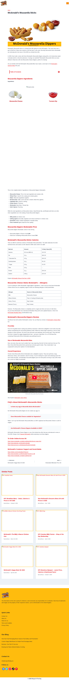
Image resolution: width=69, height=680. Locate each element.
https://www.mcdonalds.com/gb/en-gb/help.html (19, 455)
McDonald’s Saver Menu (20, 397)
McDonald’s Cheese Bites (53, 320)
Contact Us (4, 616)
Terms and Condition (7, 623)
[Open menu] (67, 3)
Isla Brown (7, 503)
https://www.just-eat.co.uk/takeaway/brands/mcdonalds (21, 445)
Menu (9, 10)
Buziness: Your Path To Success (10, 644)
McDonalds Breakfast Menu (15, 312)
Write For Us (5, 620)
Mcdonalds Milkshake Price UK (53, 461)
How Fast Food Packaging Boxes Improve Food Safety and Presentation (20, 638)
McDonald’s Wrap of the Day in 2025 (21, 278)
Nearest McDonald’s (25, 434)
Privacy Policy (5, 625)
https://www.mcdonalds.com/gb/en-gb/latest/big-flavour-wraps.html (24, 441)
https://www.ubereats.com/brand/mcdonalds (19, 443)
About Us (4, 618)
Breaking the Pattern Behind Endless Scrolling (13, 647)
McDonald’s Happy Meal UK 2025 (16, 461)
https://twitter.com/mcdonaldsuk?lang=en (18, 452)
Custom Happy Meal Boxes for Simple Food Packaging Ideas (17, 641)
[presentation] (17, 484)
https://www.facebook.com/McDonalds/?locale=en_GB (21, 453)
